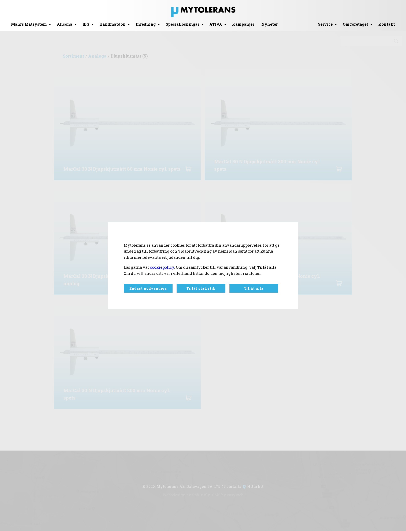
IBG (85, 24)
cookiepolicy (162, 267)
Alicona (64, 24)
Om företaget (355, 24)
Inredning (146, 24)
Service (325, 24)
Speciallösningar (182, 24)
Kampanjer (243, 24)
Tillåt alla (253, 288)
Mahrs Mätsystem (29, 24)
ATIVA (215, 24)
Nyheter (269, 24)
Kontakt (386, 24)
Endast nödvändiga (148, 288)
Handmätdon (112, 24)
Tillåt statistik (201, 288)
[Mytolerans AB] (203, 12)
